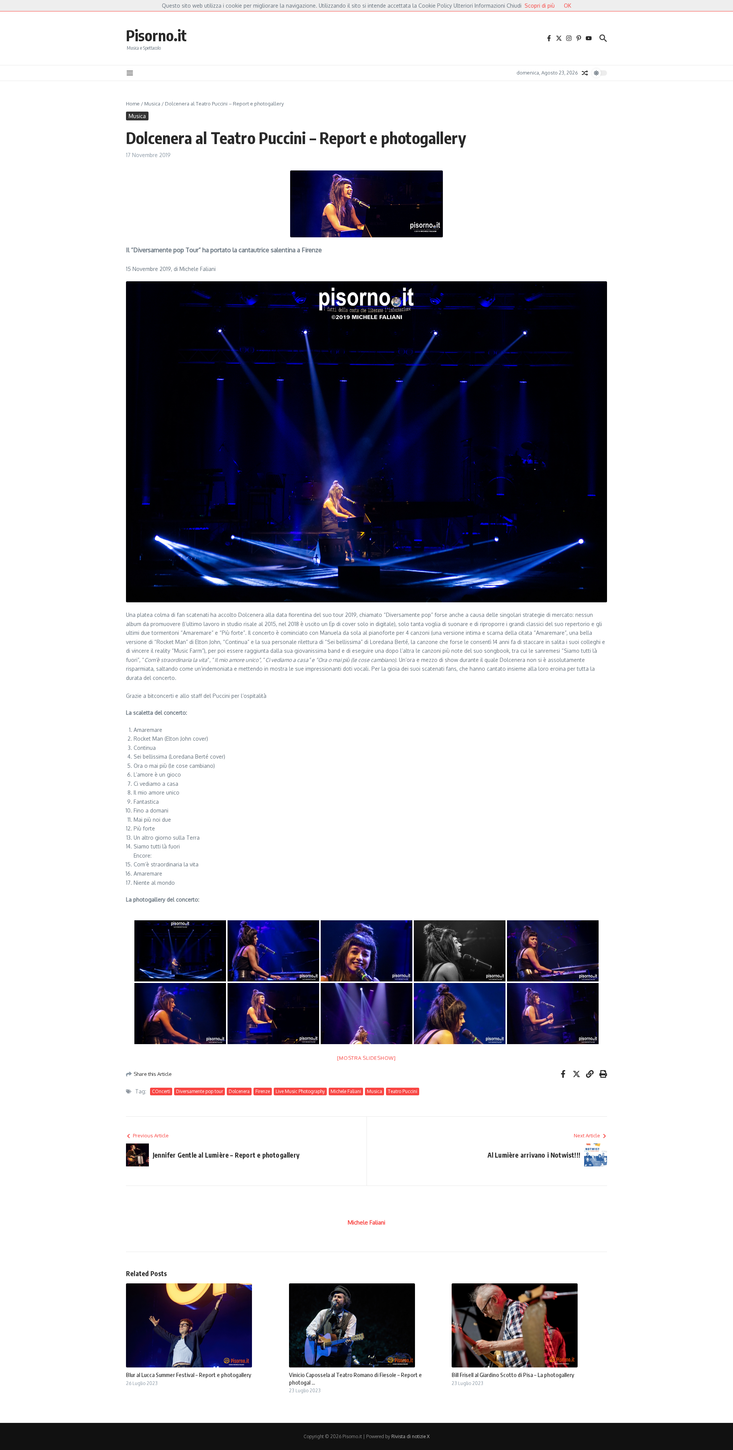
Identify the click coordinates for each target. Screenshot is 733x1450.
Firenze (262, 1091)
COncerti (161, 1091)
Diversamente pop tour (199, 1091)
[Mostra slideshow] (366, 1058)
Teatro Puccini (402, 1091)
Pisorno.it (156, 35)
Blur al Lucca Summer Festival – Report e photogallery (188, 1374)
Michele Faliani (346, 1091)
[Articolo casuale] (585, 73)
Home (133, 104)
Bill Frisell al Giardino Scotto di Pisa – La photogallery (513, 1374)
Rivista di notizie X (410, 1436)
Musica (152, 104)
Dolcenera (239, 1091)
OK (567, 5)
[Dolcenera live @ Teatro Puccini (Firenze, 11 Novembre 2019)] (180, 950)
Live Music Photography (300, 1091)
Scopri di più (540, 5)
